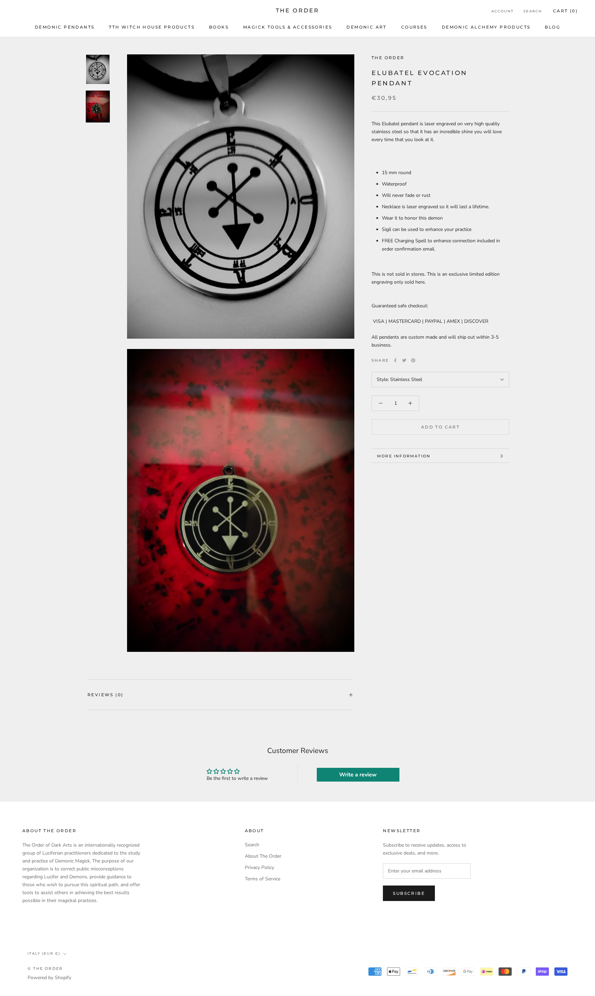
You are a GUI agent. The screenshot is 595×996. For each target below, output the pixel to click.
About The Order (263, 856)
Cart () (565, 10)
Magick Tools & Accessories (287, 27)
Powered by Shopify (49, 977)
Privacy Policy (259, 867)
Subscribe (409, 893)
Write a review (358, 774)
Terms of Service (262, 879)
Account (502, 11)
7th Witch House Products (152, 27)
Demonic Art (366, 27)
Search (532, 11)
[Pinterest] (413, 360)
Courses (414, 27)
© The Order (45, 968)
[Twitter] (404, 360)
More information (403, 456)
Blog (552, 27)
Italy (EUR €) (44, 953)
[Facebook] (395, 360)
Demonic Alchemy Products (486, 27)
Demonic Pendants (64, 27)
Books (219, 27)
